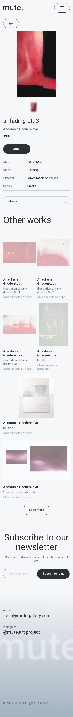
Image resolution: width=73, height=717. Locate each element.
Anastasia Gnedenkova (20, 129)
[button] (36, 201)
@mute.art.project (21, 632)
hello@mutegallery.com (27, 615)
